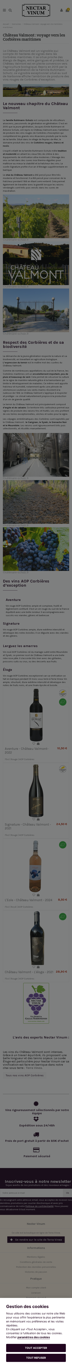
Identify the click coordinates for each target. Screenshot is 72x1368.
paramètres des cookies (33, 1337)
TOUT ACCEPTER (36, 1347)
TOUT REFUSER (36, 1357)
